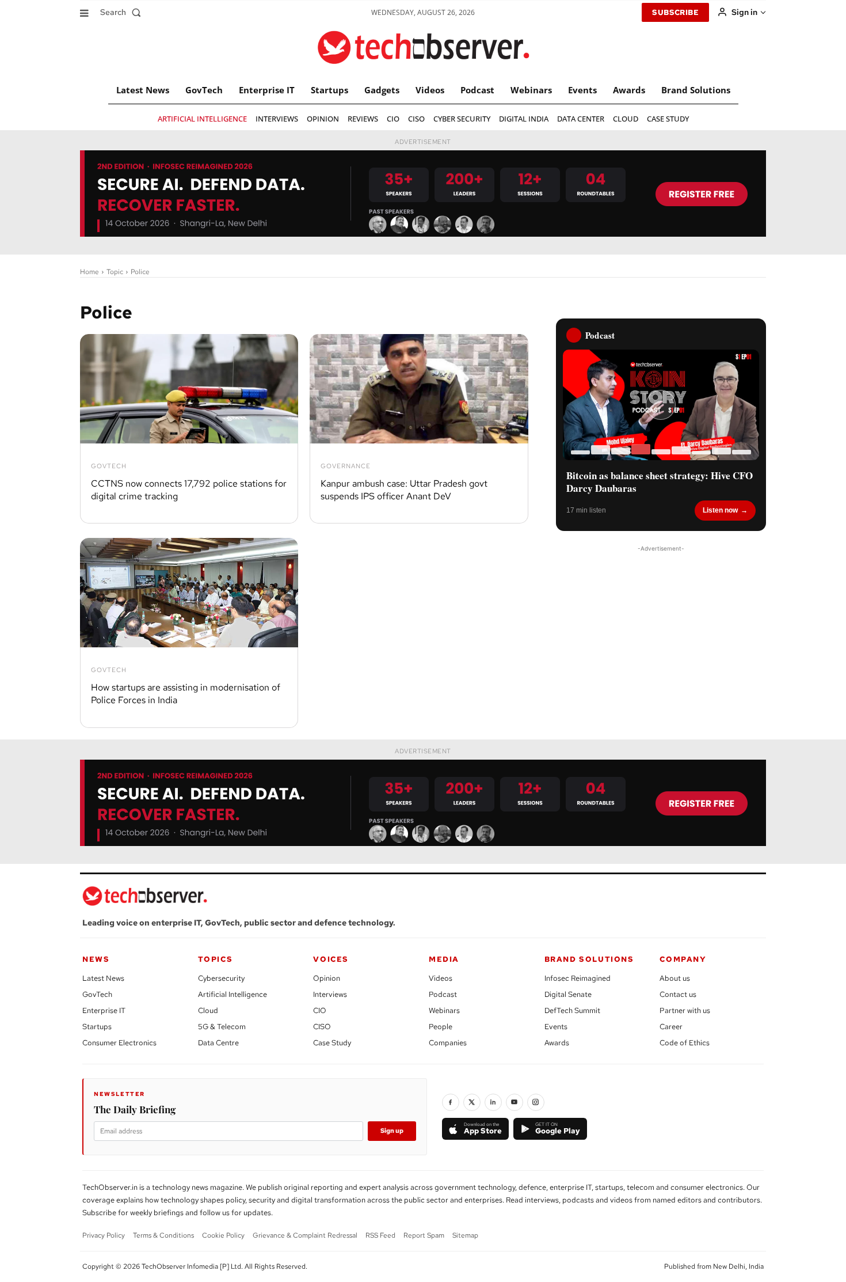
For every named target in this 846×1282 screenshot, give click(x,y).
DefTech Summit (572, 1010)
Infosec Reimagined (577, 978)
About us (675, 978)
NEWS (95, 959)
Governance (346, 466)
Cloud (208, 1010)
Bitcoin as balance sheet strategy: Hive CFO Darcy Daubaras (659, 482)
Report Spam (423, 1235)
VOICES (331, 959)
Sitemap (465, 1235)
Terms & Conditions (163, 1235)
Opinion (326, 978)
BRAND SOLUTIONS (589, 959)
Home (89, 271)
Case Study (332, 1043)
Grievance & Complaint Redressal (305, 1235)
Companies (448, 1043)
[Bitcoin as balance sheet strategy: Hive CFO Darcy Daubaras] (661, 405)
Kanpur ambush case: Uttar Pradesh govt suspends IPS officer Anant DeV (404, 489)
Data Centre (218, 1043)
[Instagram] (535, 1102)
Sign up (391, 1131)
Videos (440, 978)
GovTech (109, 466)
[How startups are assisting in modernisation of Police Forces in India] (189, 592)
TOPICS (215, 959)
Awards (556, 1043)
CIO (319, 1010)
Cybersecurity (221, 978)
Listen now (720, 510)
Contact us (678, 994)
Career (671, 1026)
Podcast (443, 994)
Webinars (444, 1010)
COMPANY (683, 959)
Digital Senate (568, 994)
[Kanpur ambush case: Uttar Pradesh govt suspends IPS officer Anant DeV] (419, 388)
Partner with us (685, 1010)
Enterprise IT (103, 1010)
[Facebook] (450, 1102)
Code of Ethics (685, 1043)
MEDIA (444, 959)
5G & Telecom (222, 1026)
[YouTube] (514, 1102)
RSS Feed (380, 1235)
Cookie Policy (223, 1235)
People (440, 1026)
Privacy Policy (103, 1235)
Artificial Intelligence (232, 994)
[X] (472, 1102)
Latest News (103, 978)
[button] (123, 12)
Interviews (330, 994)
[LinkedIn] (493, 1102)
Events (555, 1026)
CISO (322, 1026)
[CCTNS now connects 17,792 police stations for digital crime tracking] (189, 388)
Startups (97, 1026)
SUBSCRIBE (675, 12)
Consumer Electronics (119, 1043)
